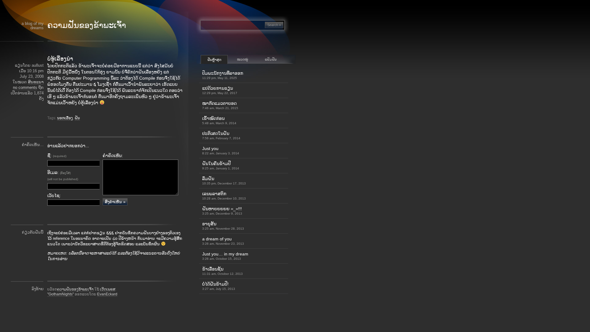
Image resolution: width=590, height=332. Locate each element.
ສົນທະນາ (36, 82)
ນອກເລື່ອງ (65, 118)
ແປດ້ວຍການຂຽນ (219, 90)
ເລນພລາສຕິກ (224, 195)
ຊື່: (56, 155)
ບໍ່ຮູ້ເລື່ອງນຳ (60, 59)
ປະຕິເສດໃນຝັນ (221, 135)
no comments (25, 87)
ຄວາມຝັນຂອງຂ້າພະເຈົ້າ (86, 25)
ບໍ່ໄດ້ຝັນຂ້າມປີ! (218, 286)
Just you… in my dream (225, 255)
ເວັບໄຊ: (54, 195)
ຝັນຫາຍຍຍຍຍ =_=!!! (222, 210)
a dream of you (223, 240)
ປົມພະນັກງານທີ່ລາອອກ (222, 75)
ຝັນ (77, 118)
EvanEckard (107, 294)
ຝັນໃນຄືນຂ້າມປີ (220, 165)
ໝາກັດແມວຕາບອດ (220, 105)
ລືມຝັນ (224, 180)
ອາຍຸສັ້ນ (223, 225)
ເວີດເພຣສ (107, 289)
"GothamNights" (60, 294)
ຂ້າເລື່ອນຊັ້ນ (222, 271)
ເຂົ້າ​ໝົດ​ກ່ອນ (219, 120)
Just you (220, 150)
